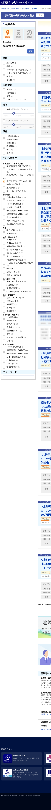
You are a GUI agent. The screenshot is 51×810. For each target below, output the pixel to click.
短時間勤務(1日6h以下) (17, 214)
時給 (17, 121)
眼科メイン (12, 324)
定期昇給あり (13, 188)
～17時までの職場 (15, 204)
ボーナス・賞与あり (16, 191)
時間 (29, 37)
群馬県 (34, 9)
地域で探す (25, 9)
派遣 (9, 96)
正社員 (11, 89)
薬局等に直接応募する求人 (18, 166)
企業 (9, 76)
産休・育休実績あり (16, 281)
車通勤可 (11, 233)
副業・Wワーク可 (15, 298)
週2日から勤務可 (14, 253)
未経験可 (11, 311)
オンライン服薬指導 (16, 337)
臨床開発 (11, 146)
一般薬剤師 (12, 136)
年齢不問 (11, 304)
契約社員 (11, 93)
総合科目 (11, 320)
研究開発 (11, 143)
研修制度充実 (13, 288)
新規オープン (13, 272)
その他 (10, 80)
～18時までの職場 (15, 207)
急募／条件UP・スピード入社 (20, 175)
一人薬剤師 (12, 317)
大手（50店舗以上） (16, 275)
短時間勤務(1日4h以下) (17, 211)
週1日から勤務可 (14, 250)
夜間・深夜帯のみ (15, 221)
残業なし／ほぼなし (16, 197)
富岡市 (43, 714)
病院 (9, 66)
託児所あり (12, 285)
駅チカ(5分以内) (14, 230)
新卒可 (10, 308)
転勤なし (11, 269)
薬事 (9, 153)
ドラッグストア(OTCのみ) (18, 73)
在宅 (9, 341)
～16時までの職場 (15, 200)
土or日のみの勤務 (15, 224)
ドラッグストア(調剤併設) (18, 70)
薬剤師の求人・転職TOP (10, 9)
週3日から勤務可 (14, 256)
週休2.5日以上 (13, 243)
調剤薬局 (11, 63)
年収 (17, 109)
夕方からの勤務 (14, 217)
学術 (9, 150)
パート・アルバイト (16, 100)
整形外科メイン (14, 331)
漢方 (9, 334)
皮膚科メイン (13, 327)
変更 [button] (31, 51)
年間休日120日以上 (15, 246)
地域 (7, 37)
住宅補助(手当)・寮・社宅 (18, 291)
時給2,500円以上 (14, 184)
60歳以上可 (12, 301)
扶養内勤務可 (13, 367)
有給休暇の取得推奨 (16, 260)
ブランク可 (12, 364)
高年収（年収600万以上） (19, 181)
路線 (18, 37)
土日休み (11, 240)
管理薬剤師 (12, 139)
